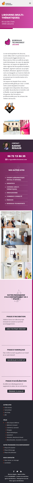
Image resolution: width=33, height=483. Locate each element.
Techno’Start (8, 410)
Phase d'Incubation (16, 316)
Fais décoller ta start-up (16, 360)
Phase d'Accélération (16, 381)
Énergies (10, 200)
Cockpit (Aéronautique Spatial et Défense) (15, 179)
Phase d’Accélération (10, 452)
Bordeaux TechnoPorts (16, 203)
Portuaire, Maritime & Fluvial (15, 437)
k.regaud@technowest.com (17, 159)
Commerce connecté (14, 196)
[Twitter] (17, 472)
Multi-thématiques (12, 432)
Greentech (11, 183)
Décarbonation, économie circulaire (17, 440)
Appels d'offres (21, 474)
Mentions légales (12, 474)
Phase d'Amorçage (16, 350)
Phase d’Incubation (9, 447)
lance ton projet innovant (16, 329)
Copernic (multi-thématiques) (13, 188)
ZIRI (5, 415)
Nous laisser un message (11, 460)
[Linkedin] (21, 472)
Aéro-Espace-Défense (13, 422)
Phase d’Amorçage (9, 450)
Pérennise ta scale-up (16, 391)
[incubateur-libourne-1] (16, 134)
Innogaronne (12, 193)
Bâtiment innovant (12, 425)
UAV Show (7, 412)
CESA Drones (8, 407)
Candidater (7, 462)
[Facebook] (14, 472)
